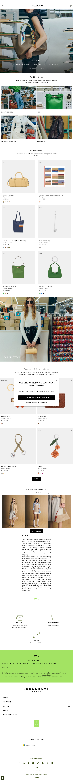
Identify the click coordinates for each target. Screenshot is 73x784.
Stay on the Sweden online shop (37, 403)
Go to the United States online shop (37, 397)
